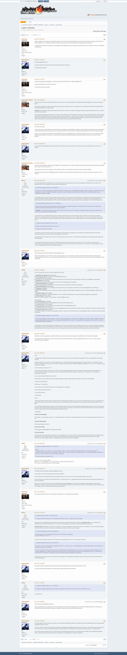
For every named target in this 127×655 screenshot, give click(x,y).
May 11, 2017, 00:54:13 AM (39, 468)
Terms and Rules (100, 653)
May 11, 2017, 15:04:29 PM (39, 582)
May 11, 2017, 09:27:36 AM (39, 491)
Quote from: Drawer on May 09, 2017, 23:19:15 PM (47, 223)
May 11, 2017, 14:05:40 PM (39, 563)
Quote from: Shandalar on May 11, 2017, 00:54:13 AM (47, 542)
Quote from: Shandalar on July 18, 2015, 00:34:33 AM (47, 531)
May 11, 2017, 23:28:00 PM (39, 601)
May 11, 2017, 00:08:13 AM (39, 352)
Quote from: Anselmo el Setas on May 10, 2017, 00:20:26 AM (49, 203)
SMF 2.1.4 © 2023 (22, 653)
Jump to (86, 645)
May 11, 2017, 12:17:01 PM (39, 512)
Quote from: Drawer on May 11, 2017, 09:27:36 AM (47, 515)
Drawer (25, 39)
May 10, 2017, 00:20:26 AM (39, 99)
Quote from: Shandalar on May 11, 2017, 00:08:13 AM (47, 446)
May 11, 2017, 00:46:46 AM (39, 443)
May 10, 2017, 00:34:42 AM (39, 143)
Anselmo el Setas (28, 100)
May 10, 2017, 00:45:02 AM (39, 163)
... (32, 35)
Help (95, 653)
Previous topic (96, 31)
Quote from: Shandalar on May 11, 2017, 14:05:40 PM (47, 585)
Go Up (22, 639)
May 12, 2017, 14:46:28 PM (39, 620)
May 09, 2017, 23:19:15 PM (39, 79)
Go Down (23, 35)
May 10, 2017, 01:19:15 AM (39, 250)
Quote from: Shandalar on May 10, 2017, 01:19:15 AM (47, 315)
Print (105, 35)
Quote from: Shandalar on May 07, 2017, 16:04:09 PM (47, 187)
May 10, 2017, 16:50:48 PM (39, 270)
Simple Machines (29, 653)
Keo (24, 180)
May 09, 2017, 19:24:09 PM (39, 59)
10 (40, 35)
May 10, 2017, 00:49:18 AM (39, 180)
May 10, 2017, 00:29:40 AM (39, 124)
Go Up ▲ (106, 653)
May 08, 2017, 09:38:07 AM (39, 39)
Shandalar (26, 60)
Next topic (103, 31)
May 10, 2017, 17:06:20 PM (39, 333)
